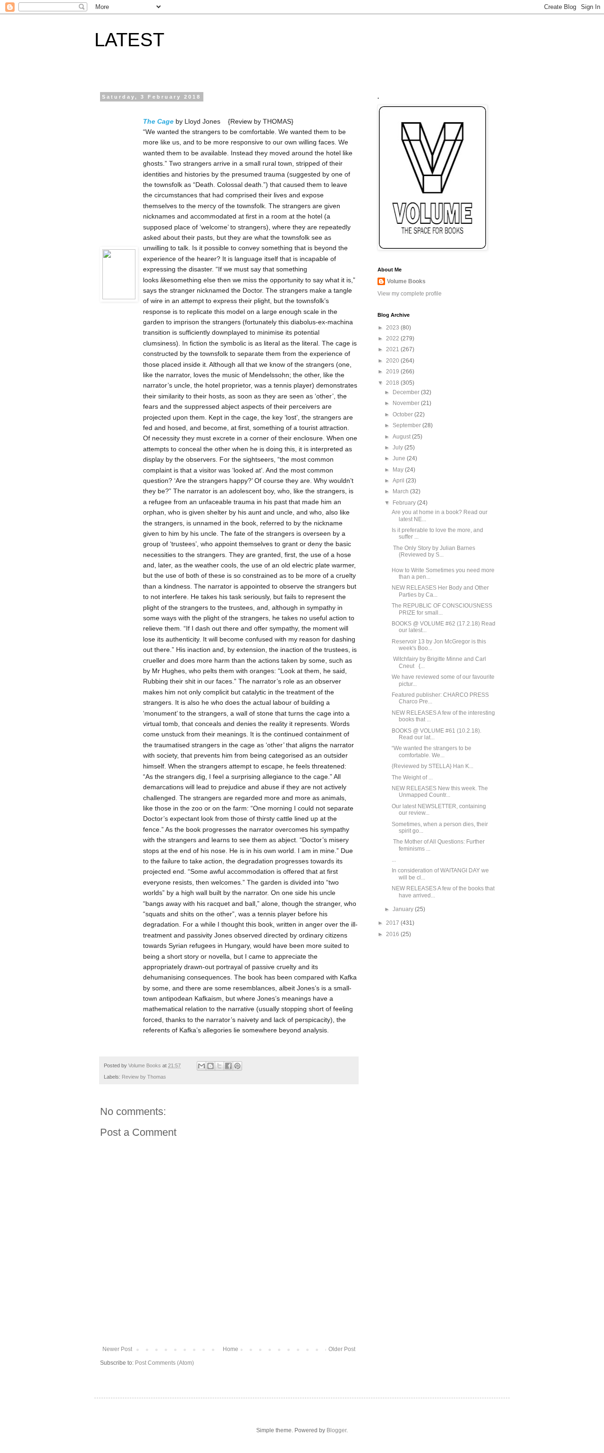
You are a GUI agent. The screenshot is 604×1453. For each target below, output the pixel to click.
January (404, 909)
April (399, 480)
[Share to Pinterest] (237, 1066)
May (399, 469)
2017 (393, 923)
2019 (393, 371)
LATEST (129, 39)
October (403, 414)
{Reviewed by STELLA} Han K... (432, 766)
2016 (393, 934)
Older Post (341, 1349)
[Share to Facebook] (228, 1066)
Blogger (336, 1430)
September (407, 425)
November (407, 403)
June (400, 458)
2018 (393, 383)
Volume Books (406, 281)
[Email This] (201, 1066)
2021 (393, 349)
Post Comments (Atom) (164, 1363)
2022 (393, 338)
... (394, 859)
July (398, 447)
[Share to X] (219, 1066)
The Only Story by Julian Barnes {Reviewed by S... (434, 551)
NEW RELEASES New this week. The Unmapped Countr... (440, 791)
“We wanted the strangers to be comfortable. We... (431, 751)
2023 (393, 327)
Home (230, 1349)
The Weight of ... (412, 777)
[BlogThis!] (210, 1066)
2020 (393, 360)
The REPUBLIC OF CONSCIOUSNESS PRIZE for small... (442, 609)
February (405, 502)
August (402, 436)
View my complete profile (410, 293)
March (401, 491)
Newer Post (117, 1349)
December (407, 392)
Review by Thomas (144, 1077)
